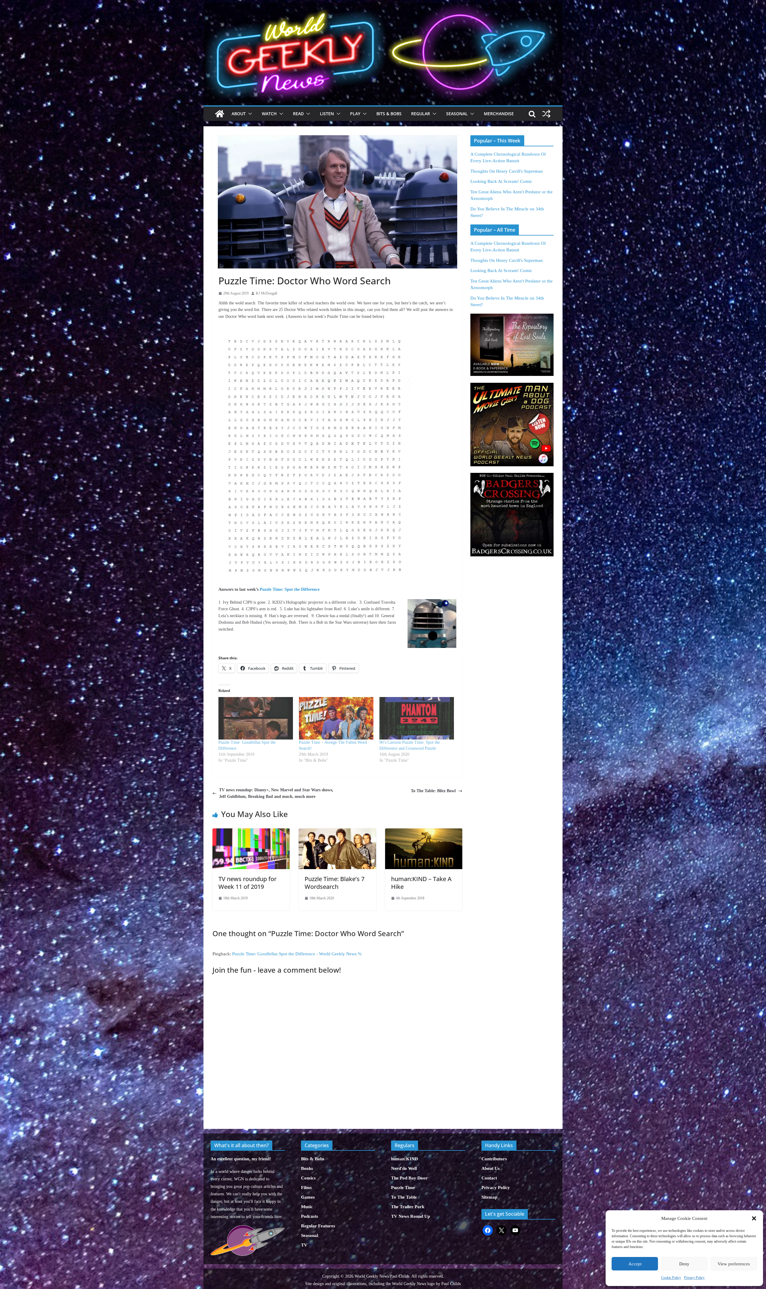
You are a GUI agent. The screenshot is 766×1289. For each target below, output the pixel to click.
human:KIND (404, 1158)
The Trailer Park (407, 1206)
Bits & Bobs (389, 113)
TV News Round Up (410, 1216)
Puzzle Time (403, 1187)
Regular (420, 113)
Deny (684, 1263)
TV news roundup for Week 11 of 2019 (247, 883)
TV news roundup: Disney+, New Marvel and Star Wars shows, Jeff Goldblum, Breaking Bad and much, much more (276, 793)
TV (304, 1245)
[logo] (248, 1228)
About (239, 113)
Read (298, 113)
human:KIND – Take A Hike (421, 883)
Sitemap (489, 1197)
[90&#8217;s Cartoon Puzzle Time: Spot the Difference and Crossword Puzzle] (416, 718)
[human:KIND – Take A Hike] (423, 831)
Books (307, 1168)
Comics (308, 1178)
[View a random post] (546, 114)
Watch (269, 113)
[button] (754, 1218)
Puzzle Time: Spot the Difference (290, 589)
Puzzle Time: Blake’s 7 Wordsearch (334, 883)
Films (306, 1187)
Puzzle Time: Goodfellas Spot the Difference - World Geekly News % (297, 953)
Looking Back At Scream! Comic (501, 181)
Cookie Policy (671, 1278)
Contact (489, 1178)
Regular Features (318, 1225)
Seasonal (457, 113)
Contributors (494, 1158)
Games (308, 1197)
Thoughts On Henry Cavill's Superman (506, 171)
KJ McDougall (266, 293)
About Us (490, 1168)
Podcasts (309, 1216)
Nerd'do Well (404, 1168)
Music (307, 1206)
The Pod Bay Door (409, 1178)
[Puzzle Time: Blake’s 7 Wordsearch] (337, 831)
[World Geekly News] (383, 6)
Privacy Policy (694, 1278)
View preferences (734, 1263)
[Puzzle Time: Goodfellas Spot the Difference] (255, 718)
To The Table (404, 1197)
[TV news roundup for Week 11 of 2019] (251, 831)
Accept (635, 1263)
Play (355, 113)
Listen (327, 113)
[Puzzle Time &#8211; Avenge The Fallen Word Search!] (336, 718)
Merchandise (499, 113)
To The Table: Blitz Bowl (433, 791)
